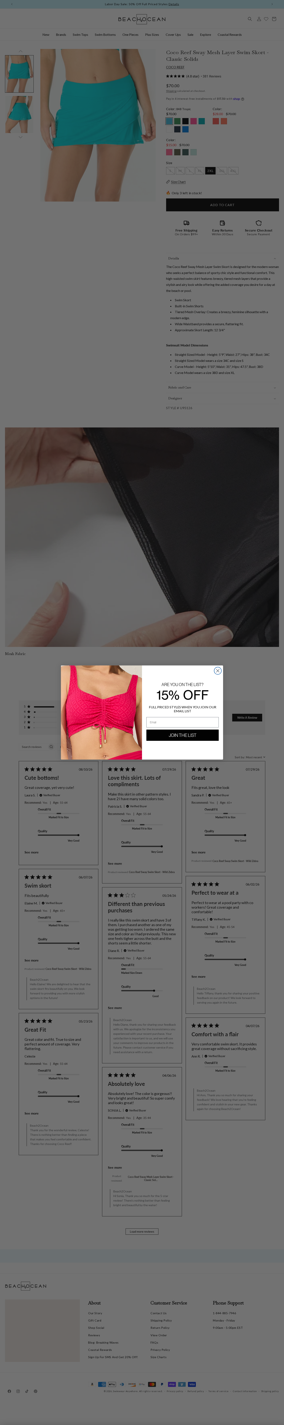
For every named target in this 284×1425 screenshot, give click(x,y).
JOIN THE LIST (182, 735)
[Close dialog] (217, 670)
